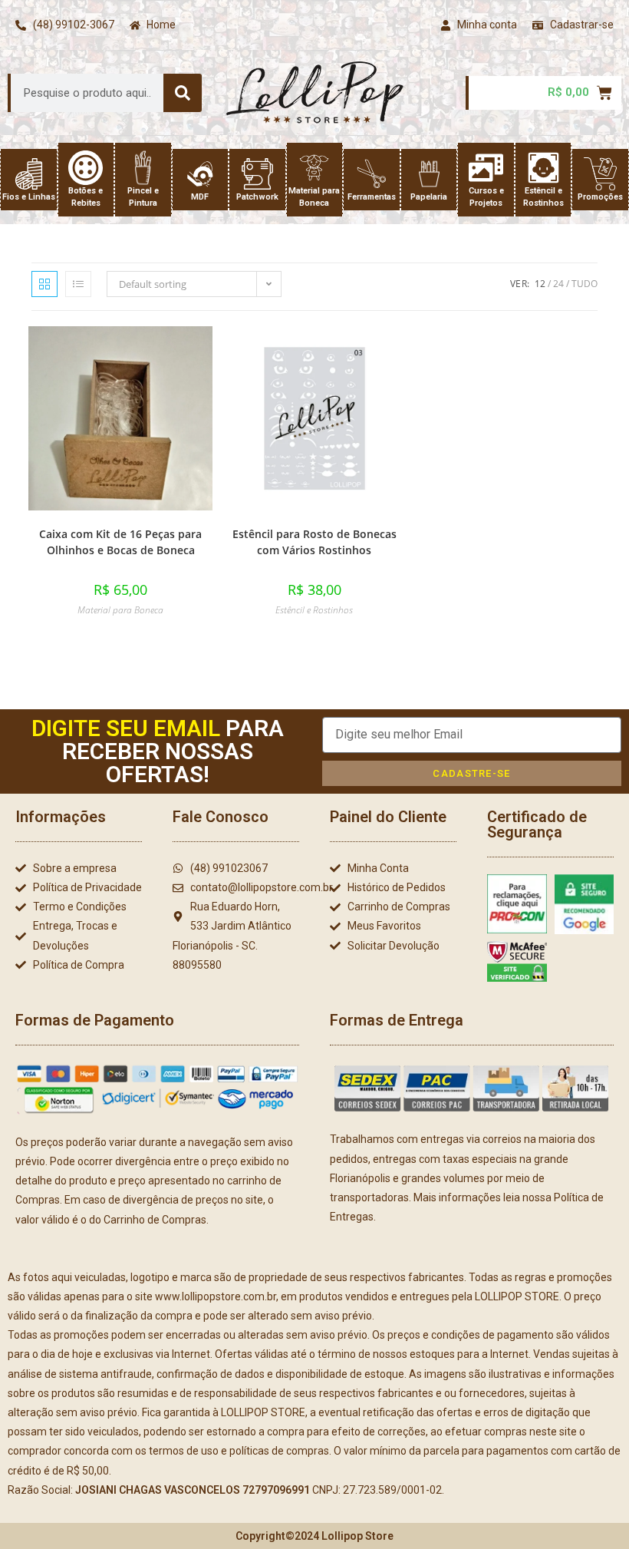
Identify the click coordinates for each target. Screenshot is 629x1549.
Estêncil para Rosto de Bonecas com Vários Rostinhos (314, 542)
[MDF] (200, 174)
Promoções (600, 197)
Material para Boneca (120, 609)
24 (558, 283)
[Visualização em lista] (78, 284)
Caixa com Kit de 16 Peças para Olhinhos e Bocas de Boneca (120, 542)
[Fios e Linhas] (29, 174)
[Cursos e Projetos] (486, 167)
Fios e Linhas (28, 197)
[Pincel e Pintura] (143, 167)
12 (540, 283)
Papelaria (428, 197)
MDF (200, 197)
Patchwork (257, 197)
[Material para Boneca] (314, 167)
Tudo (584, 283)
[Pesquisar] (182, 93)
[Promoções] (600, 174)
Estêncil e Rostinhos (314, 609)
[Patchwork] (257, 174)
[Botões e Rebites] (85, 167)
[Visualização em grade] (44, 284)
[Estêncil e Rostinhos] (543, 167)
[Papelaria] (429, 174)
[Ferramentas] (371, 174)
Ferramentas (371, 197)
